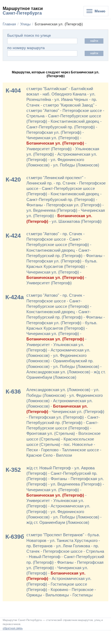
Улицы (25, 24)
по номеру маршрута (26, 48)
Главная (9, 24)
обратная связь (13, 628)
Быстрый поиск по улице (29, 35)
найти (94, 40)
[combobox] (42, 53)
